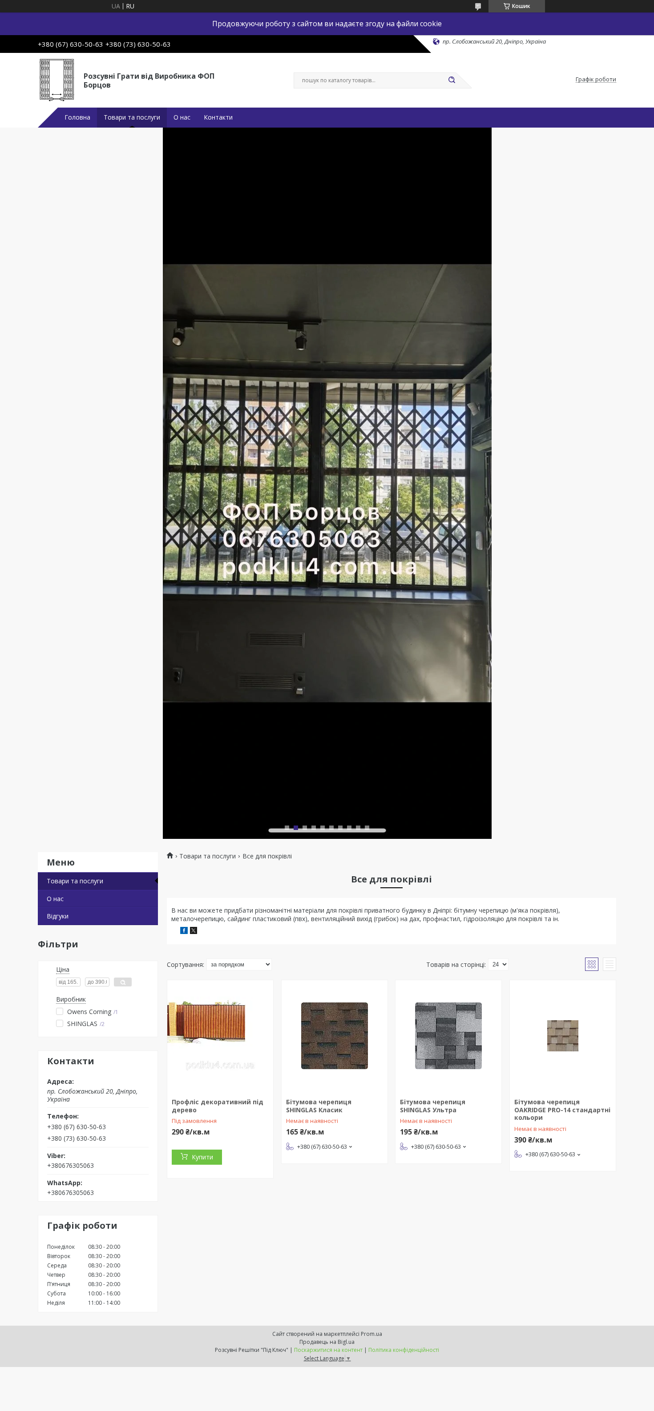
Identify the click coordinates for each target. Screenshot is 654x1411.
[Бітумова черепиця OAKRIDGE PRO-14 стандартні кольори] (563, 1035)
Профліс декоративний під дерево (217, 1106)
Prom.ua (371, 1334)
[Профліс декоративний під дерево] (220, 1035)
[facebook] (184, 931)
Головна (77, 117)
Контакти (218, 117)
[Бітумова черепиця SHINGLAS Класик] (335, 1035)
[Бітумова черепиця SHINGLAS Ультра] (448, 1035)
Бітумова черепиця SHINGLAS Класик (318, 1106)
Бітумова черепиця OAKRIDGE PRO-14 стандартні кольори (562, 1110)
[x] (193, 931)
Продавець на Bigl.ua (327, 1342)
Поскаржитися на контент (328, 1350)
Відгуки (58, 916)
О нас (182, 117)
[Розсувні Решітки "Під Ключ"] (57, 79)
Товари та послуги (132, 117)
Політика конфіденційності (403, 1350)
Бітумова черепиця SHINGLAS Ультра (432, 1106)
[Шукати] (451, 80)
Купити (202, 1157)
